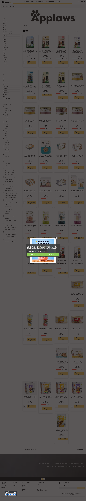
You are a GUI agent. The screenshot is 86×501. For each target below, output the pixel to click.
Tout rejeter (34, 254)
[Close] (56, 238)
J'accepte (51, 254)
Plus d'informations (31, 251)
